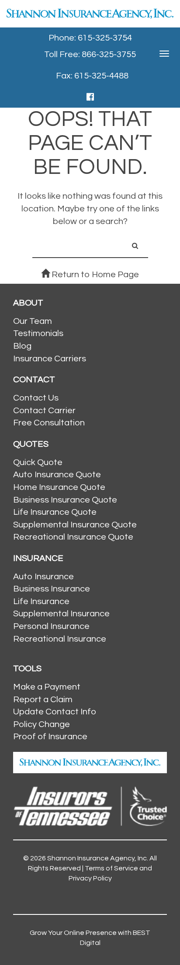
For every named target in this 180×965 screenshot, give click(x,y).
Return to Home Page (94, 274)
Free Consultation (49, 422)
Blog (22, 346)
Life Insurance (41, 601)
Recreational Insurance (59, 639)
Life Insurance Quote (55, 512)
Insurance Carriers (49, 358)
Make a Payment (46, 687)
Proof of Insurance (50, 736)
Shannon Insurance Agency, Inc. (97, 858)
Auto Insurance (43, 576)
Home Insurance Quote (59, 487)
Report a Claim (43, 699)
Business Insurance (51, 588)
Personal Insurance (51, 626)
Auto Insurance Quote (57, 474)
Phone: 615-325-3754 (90, 38)
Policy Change (41, 724)
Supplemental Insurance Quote (75, 524)
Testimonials (38, 333)
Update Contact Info (54, 711)
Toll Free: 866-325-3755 (90, 54)
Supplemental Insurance (61, 613)
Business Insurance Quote (65, 500)
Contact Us (36, 398)
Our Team (32, 321)
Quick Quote (37, 462)
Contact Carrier (44, 410)
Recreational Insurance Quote (73, 537)
